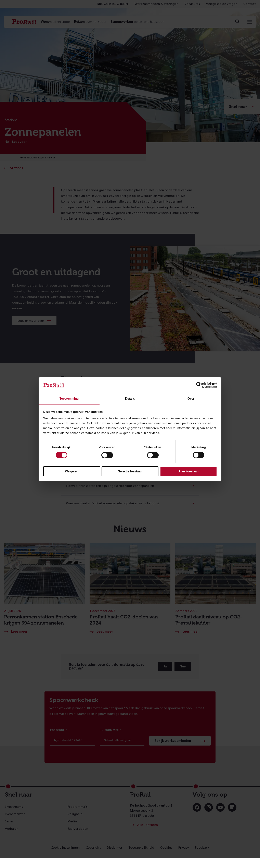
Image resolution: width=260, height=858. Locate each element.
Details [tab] (130, 398)
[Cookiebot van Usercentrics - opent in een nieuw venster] (199, 385)
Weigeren (71, 471)
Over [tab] (190, 398)
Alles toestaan (188, 471)
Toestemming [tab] (69, 398)
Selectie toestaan (130, 471)
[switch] (107, 455)
